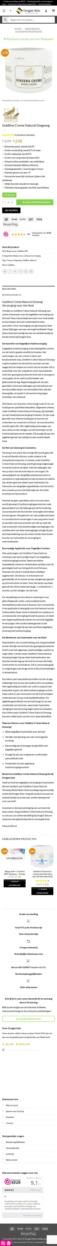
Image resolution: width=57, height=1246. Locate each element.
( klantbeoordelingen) (24, 135)
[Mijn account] (46, 10)
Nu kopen (11, 210)
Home (17, 28)
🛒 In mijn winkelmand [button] (42, 891)
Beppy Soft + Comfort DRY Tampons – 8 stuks (14, 872)
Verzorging (32, 28)
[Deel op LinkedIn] (31, 271)
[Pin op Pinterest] (26, 271)
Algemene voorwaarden (15, 1242)
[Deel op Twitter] (15, 271)
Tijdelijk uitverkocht (15, 883)
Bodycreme (18, 256)
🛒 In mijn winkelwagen (35, 202)
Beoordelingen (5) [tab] (11, 295)
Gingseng (17, 260)
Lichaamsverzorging (28, 31)
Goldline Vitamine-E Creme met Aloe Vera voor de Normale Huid (42, 874)
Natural (33, 260)
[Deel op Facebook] (10, 271)
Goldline (25, 260)
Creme (10, 260)
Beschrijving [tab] (9, 289)
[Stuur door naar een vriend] (20, 271)
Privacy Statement (35, 1242)
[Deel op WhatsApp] (4, 271)
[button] (4, 10)
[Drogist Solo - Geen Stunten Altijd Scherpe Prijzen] (28, 10)
